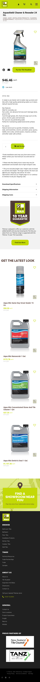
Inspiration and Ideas (8, 583)
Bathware (5, 532)
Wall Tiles (5, 547)
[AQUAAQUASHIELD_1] (20, 47)
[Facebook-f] (2, 677)
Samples (4, 565)
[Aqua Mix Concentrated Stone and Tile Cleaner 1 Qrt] (20, 386)
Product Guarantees (8, 615)
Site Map (30, 673)
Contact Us (5, 589)
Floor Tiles (5, 535)
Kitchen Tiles (6, 541)
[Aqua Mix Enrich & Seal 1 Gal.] (20, 440)
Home (5, 18)
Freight (4, 618)
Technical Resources (8, 556)
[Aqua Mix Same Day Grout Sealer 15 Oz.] (20, 282)
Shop (10, 18)
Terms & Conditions (21, 673)
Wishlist (4, 624)
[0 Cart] (24, 4)
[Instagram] (9, 677)
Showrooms (5, 586)
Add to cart (20, 146)
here (28, 174)
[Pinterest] (5, 677)
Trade (4, 562)
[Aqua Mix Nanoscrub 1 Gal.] (20, 335)
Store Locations (7, 612)
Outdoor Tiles (6, 544)
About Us (5, 577)
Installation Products (21, 18)
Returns (4, 621)
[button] (31, 4)
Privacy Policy (11, 673)
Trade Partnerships (8, 559)
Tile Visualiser (6, 580)
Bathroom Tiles (6, 529)
